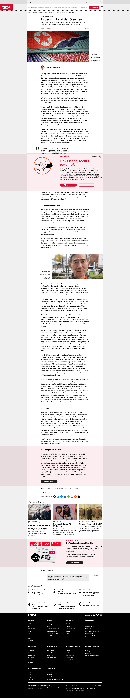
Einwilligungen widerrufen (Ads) (75, 691)
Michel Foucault (51, 636)
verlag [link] (29, 2)
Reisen (30, 672)
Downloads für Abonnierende (55, 679)
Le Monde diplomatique (92, 655)
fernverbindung (32, 653)
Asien (40, 12)
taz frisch (49, 653)
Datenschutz (76, 688)
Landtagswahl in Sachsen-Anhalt (54, 625)
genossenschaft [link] (90, 2)
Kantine (30, 675)
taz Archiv (88, 658)
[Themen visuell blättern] (86, 7)
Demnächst (69, 650)
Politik (35, 12)
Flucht (45, 12)
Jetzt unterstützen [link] (49, 481)
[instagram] (101, 615)
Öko (29, 626)
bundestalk (31, 650)
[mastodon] (94, 615)
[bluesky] (97, 615)
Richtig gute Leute (52, 631)
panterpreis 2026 (90, 636)
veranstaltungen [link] (36, 2)
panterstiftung (89, 633)
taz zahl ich (88, 629)
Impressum (83, 688)
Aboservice (50, 674)
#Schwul (76, 488)
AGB (88, 688)
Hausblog (69, 626)
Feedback (50, 672)
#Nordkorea (50, 488)
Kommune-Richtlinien (89, 686)
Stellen (68, 631)
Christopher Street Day (53, 629)
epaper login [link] (98, 2)
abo (86, 624)
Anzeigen (30, 679)
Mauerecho (31, 657)
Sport (29, 633)
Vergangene (69, 657)
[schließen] (100, 156)
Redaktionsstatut (77, 686)
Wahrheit (30, 641)
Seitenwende (93, 688)
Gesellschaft (31, 629)
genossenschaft (89, 626)
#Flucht (70, 488)
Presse (68, 633)
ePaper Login (50, 677)
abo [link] (84, 2)
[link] (36, 7)
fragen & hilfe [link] (47, 2)
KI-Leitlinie (98, 686)
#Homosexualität (63, 488)
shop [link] (42, 2)
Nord (29, 638)
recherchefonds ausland (92, 631)
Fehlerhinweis (59, 493)
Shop (29, 677)
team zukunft (50, 650)
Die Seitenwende (71, 629)
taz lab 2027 (69, 660)
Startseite (30, 12)
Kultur (29, 631)
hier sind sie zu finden (58, 579)
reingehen (30, 662)
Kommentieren (51, 493)
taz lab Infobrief (51, 657)
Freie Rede (31, 660)
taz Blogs (88, 651)
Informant (69, 688)
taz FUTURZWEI (89, 653)
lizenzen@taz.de (38, 688)
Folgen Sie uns (88, 615)
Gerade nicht (95, 156)
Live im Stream (70, 655)
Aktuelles (68, 624)
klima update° (31, 655)
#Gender (56, 488)
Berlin (29, 636)
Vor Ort (68, 653)
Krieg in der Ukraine (52, 633)
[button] (101, 7)
